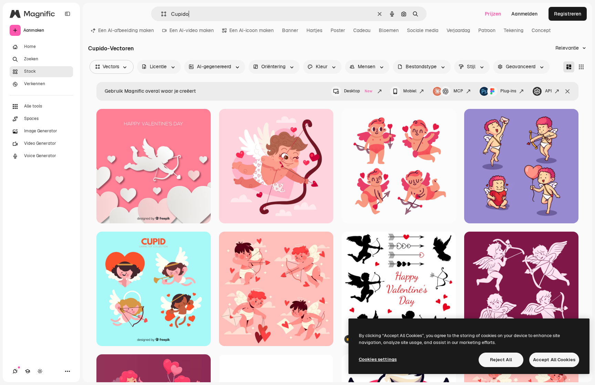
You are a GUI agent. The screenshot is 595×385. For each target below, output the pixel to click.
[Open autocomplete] (161, 14)
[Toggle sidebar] (67, 13)
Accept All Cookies (554, 360)
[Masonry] (568, 66)
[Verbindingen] (15, 371)
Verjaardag (458, 30)
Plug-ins (508, 91)
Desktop (358, 91)
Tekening (513, 30)
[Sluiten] (567, 91)
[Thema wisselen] (39, 371)
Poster (338, 30)
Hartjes (314, 30)
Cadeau (361, 30)
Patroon (486, 30)
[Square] (581, 66)
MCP (458, 91)
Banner (290, 30)
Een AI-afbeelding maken (126, 30)
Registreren (567, 14)
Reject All (501, 360)
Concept (541, 30)
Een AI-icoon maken (251, 30)
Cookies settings (378, 359)
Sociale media (422, 30)
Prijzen (493, 14)
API (548, 91)
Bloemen (389, 30)
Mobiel (409, 91)
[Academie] (27, 371)
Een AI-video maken (191, 30)
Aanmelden (524, 14)
